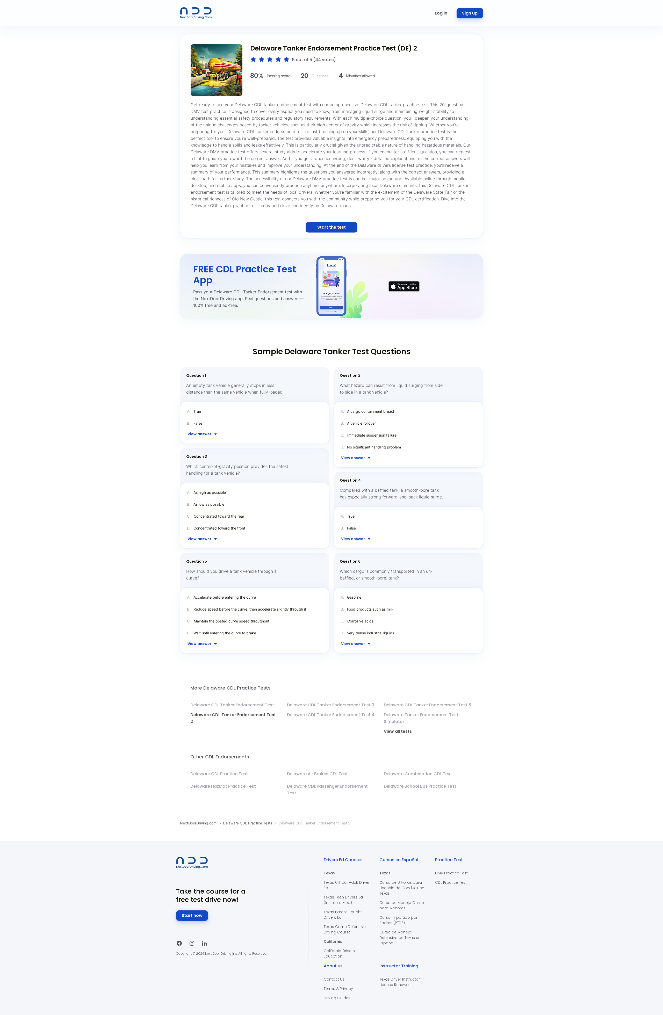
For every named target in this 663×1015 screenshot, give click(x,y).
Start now (192, 915)
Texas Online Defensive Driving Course (345, 929)
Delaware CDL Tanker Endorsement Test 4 (330, 715)
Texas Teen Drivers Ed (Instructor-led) (343, 900)
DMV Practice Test (451, 873)
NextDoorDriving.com (198, 823)
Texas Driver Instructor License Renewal (399, 982)
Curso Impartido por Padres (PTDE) (398, 920)
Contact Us (334, 979)
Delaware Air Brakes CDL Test (317, 774)
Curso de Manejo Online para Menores (401, 905)
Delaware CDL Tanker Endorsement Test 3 (330, 705)
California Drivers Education (339, 953)
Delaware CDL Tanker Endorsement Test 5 (427, 705)
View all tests (398, 731)
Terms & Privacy (338, 988)
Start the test (331, 227)
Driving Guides (337, 998)
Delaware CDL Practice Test (219, 774)
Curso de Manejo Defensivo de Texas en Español (400, 938)
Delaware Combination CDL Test (418, 774)
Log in (441, 13)
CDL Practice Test (451, 882)
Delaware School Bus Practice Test (420, 786)
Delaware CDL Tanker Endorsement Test (232, 705)
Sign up (470, 13)
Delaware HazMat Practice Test (223, 786)
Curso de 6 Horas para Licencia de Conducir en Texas (401, 888)
